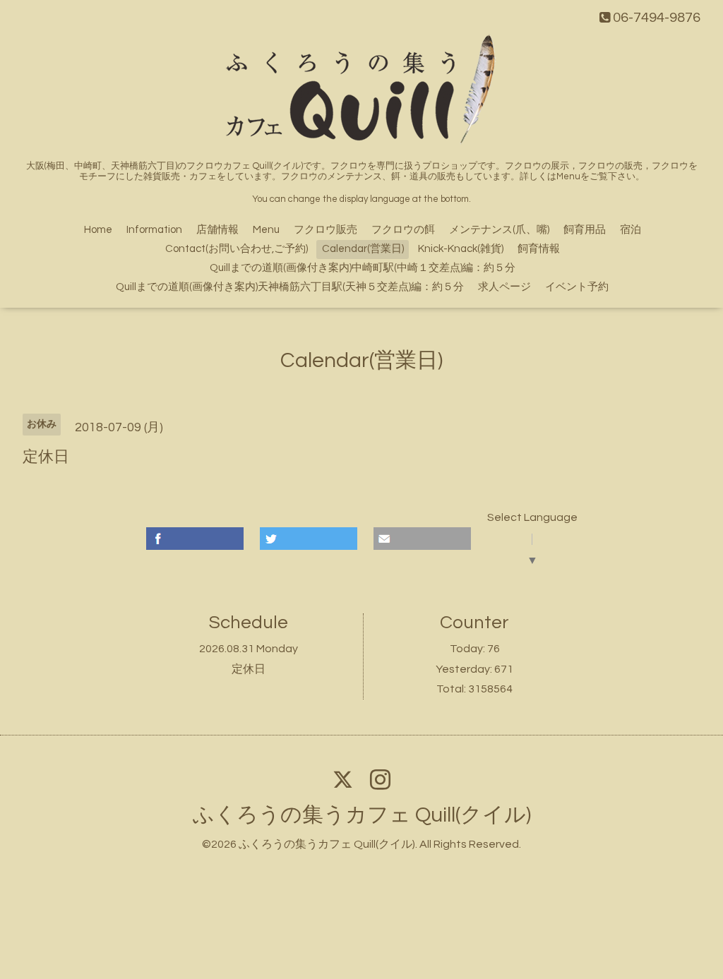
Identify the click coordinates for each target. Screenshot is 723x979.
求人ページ (504, 287)
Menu (266, 229)
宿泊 (630, 229)
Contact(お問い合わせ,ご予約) (236, 249)
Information (154, 229)
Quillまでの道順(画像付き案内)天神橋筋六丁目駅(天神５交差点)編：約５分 (290, 287)
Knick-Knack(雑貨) (460, 249)
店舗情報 (217, 229)
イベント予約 (577, 287)
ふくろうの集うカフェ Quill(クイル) (362, 815)
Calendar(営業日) (363, 249)
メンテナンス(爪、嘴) (499, 229)
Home (98, 229)
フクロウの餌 (403, 229)
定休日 (248, 669)
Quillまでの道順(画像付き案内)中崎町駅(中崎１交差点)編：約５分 (362, 268)
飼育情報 (539, 249)
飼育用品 (584, 229)
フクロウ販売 (325, 229)
